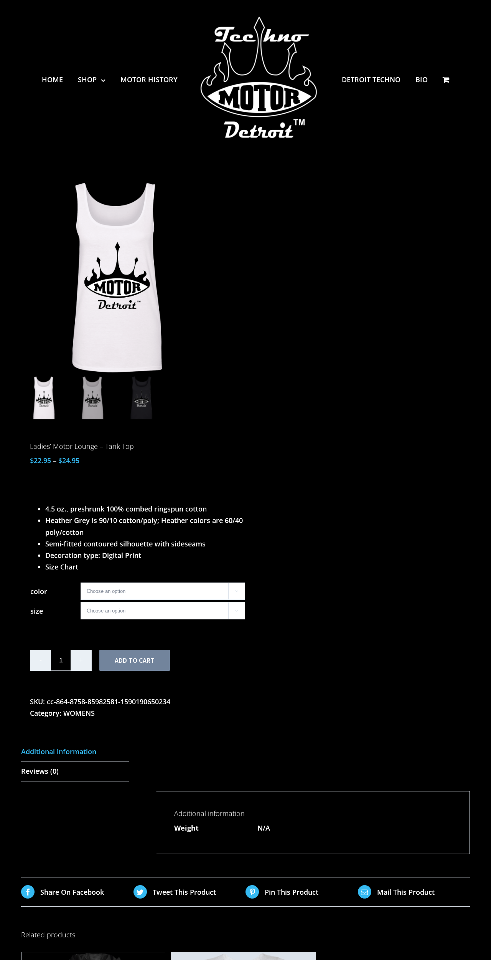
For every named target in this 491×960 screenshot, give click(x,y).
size (36, 611)
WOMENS (79, 713)
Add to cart (135, 660)
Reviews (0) (40, 771)
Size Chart (61, 566)
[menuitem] (63, 79)
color (38, 591)
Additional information (58, 751)
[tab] (75, 751)
